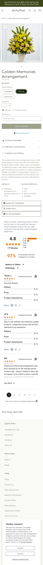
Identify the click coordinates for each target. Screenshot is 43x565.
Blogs (7, 465)
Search (7, 460)
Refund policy (10, 506)
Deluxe (21, 91)
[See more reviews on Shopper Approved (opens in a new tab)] (19, 306)
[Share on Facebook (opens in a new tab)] (12, 306)
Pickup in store (21, 110)
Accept (20, 548)
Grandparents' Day (12, 430)
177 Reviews (14, 248)
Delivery (8, 110)
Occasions (9, 435)
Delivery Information (13, 495)
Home (4, 18)
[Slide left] (16, 66)
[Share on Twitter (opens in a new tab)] (15, 305)
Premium (8, 97)
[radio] (31, 238)
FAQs (7, 479)
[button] (29, 10)
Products (8, 440)
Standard (8, 91)
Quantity (5, 101)
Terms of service (11, 516)
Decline (20, 554)
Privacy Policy (26, 542)
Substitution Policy (12, 511)
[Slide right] (26, 66)
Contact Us (9, 485)
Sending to (10, 114)
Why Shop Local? (12, 490)
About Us (8, 445)
